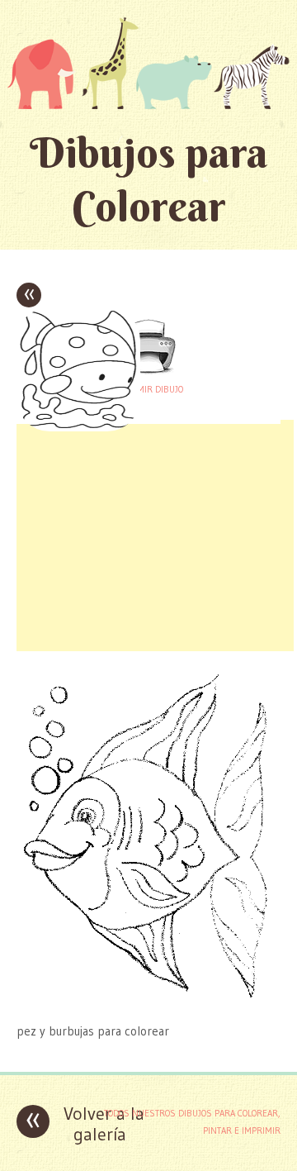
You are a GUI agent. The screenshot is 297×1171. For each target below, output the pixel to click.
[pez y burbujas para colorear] (148, 999)
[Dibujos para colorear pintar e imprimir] (148, 63)
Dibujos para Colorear (149, 179)
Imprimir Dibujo (148, 389)
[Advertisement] (155, 535)
